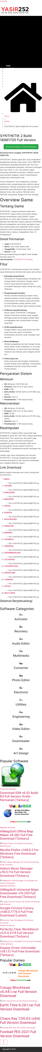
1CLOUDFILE (9, 559)
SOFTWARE (10, 68)
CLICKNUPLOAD (11, 566)
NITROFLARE (9, 573)
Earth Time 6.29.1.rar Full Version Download (20, 1007)
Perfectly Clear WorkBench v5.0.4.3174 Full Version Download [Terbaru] (19, 932)
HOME (8, 66)
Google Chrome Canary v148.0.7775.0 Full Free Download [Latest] (17, 911)
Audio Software (6, 865)
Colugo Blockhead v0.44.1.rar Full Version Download (18, 991)
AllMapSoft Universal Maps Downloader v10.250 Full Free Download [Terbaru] (19, 893)
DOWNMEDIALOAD (12, 553)
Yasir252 (3, 1)
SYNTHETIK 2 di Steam (23, 259)
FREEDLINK (9, 526)
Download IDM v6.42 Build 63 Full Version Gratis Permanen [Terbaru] (19, 796)
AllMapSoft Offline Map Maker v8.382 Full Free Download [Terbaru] (16, 834)
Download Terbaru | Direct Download (21, 147)
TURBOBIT (8, 579)
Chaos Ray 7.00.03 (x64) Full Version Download (20, 1020)
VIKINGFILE (9, 546)
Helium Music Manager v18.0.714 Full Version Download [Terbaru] (16, 872)
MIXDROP (8, 533)
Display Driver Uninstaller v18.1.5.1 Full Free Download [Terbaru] (20, 951)
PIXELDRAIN (9, 492)
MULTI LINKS (9, 593)
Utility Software (6, 944)
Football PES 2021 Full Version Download (18, 1034)
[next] (5, 1042)
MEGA (7, 479)
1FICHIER (8, 486)
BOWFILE (8, 512)
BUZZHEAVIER (10, 519)
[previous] (2, 1042)
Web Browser (5, 846)
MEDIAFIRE (9, 499)
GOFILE (7, 506)
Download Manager (8, 789)
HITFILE (7, 586)
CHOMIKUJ (9, 539)
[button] (21, 40)
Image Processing (7, 925)
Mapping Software (7, 827)
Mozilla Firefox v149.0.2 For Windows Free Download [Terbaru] (19, 853)
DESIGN (9, 79)
